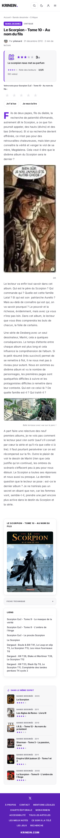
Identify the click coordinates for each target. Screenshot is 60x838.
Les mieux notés (18, 820)
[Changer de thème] (41, 5)
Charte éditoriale (21, 810)
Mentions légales (44, 805)
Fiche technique (16, 601)
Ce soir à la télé (41, 820)
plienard (17, 41)
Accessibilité (17, 815)
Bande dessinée (20, 17)
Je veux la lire (30, 103)
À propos (10, 805)
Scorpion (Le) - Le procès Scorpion (26, 635)
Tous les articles (40, 815)
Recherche (36, 825)
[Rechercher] (34, 5)
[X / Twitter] (30, 798)
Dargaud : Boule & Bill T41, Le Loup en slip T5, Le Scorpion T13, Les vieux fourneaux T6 (30, 648)
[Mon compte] (48, 5)
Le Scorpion (13, 640)
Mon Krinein (43, 810)
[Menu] (55, 5)
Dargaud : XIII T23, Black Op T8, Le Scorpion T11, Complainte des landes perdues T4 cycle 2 (27, 667)
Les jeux (22, 825)
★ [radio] (7, 95)
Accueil (7, 17)
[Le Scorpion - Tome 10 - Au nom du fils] (30, 562)
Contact (24, 805)
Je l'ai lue (11, 103)
